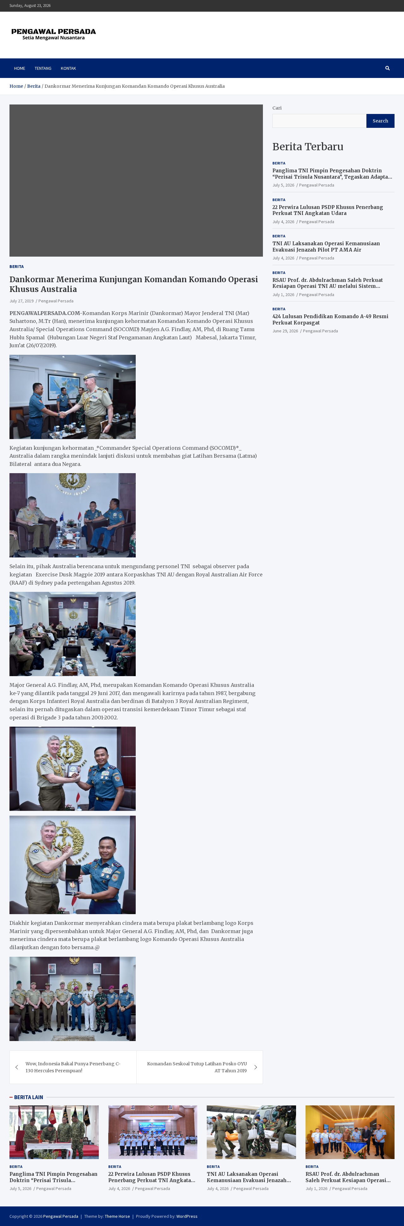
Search (380, 121)
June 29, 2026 (285, 331)
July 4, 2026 (283, 221)
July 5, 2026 (283, 185)
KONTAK (68, 68)
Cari (277, 108)
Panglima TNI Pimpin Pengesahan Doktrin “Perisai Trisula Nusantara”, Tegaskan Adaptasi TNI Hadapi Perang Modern (332, 177)
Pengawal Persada (56, 301)
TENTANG (43, 68)
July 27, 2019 (21, 301)
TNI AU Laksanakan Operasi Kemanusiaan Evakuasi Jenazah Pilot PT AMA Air (326, 247)
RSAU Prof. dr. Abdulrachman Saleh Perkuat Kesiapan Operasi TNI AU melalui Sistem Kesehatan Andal (327, 286)
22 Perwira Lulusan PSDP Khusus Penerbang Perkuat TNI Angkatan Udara (327, 210)
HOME (19, 68)
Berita (16, 266)
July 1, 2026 (283, 294)
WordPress (187, 1216)
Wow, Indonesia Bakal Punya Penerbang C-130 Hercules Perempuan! (73, 1067)
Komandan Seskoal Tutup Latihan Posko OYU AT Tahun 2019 (197, 1067)
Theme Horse (117, 1216)
